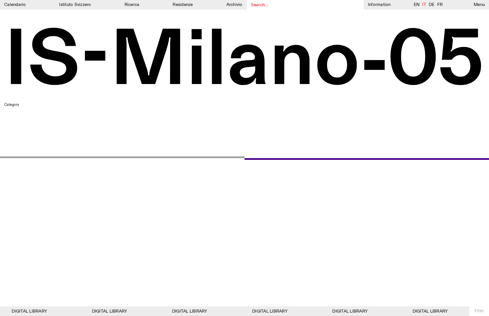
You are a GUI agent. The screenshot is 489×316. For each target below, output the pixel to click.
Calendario (15, 4)
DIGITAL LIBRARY (27, 311)
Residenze (183, 4)
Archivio (234, 4)
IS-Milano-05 (244, 61)
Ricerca (132, 4)
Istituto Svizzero (75, 4)
